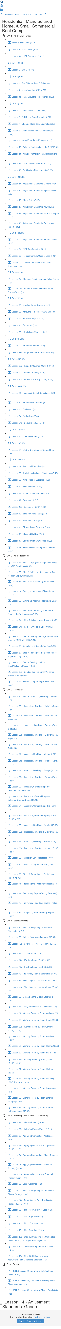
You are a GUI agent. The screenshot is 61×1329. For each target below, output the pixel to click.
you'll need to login (42, 1317)
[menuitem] (1, 6)
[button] (1, 2)
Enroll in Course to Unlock (30, 1321)
